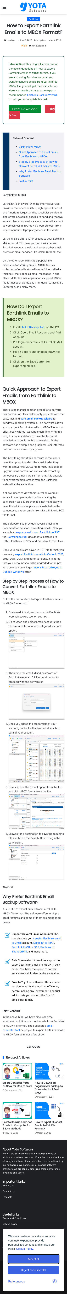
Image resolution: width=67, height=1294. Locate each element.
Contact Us (9, 1191)
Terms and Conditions (14, 1218)
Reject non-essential (33, 1270)
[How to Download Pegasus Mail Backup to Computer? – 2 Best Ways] (49, 1071)
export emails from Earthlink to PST (38, 532)
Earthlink (33, 19)
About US (8, 1185)
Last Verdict (26, 181)
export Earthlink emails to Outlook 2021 (39, 554)
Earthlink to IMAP (43, 942)
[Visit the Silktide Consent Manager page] (55, 1281)
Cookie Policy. (25, 1249)
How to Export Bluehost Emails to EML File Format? (48, 1125)
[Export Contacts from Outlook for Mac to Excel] (17, 1071)
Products (7, 1197)
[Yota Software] (33, 7)
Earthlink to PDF (17, 536)
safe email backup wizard (36, 418)
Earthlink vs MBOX (30, 146)
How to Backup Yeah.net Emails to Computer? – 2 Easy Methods (17, 1125)
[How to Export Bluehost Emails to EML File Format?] (49, 1110)
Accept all (33, 1259)
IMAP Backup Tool (33, 327)
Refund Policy (10, 1224)
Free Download (25, 109)
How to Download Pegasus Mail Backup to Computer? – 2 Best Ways (49, 1087)
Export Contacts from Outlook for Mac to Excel (17, 1084)
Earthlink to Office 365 (25, 947)
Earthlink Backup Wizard (42, 95)
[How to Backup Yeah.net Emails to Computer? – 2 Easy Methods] (17, 1110)
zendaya (11, 40)
